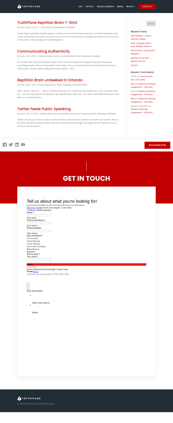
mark (22, 27)
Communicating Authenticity (43, 51)
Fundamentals (68, 56)
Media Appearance (47, 84)
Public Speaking (83, 56)
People (129, 6)
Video (84, 84)
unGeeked (70, 27)
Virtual (89, 6)
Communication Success (50, 56)
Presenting (45, 27)
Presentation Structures (69, 113)
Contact (147, 6)
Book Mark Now (157, 145)
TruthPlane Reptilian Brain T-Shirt (47, 22)
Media (120, 6)
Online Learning (105, 6)
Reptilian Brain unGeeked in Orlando (50, 80)
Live (80, 6)
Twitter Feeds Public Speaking (44, 108)
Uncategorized (57, 27)
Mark (133, 84)
